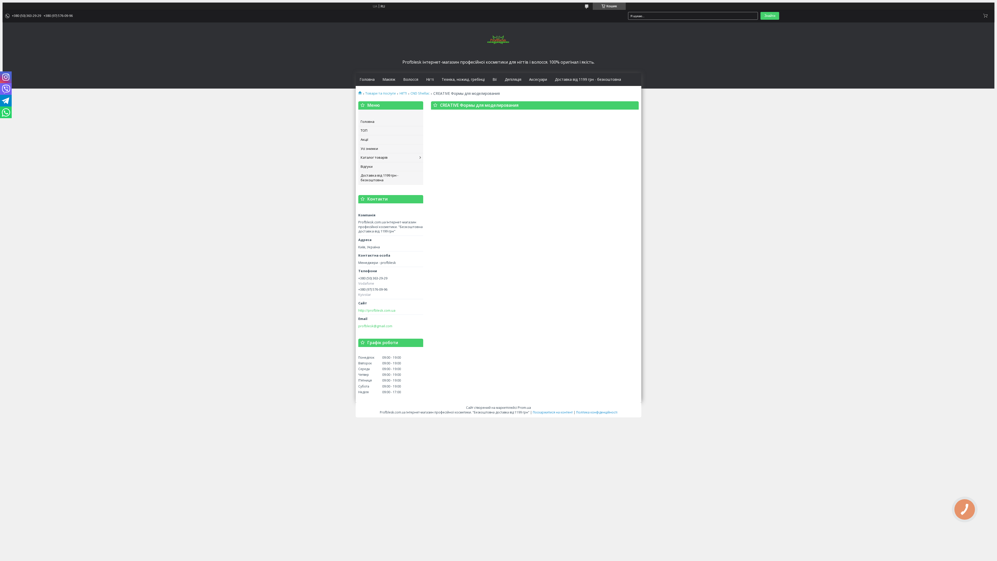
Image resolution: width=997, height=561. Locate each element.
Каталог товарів (374, 157)
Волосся (410, 79)
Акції (364, 139)
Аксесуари (538, 79)
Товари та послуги (380, 93)
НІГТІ (403, 93)
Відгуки (367, 166)
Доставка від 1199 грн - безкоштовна (588, 79)
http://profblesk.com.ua (376, 310)
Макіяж (388, 79)
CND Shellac (419, 93)
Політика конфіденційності (596, 412)
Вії (495, 79)
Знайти (769, 16)
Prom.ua (524, 407)
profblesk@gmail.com (375, 326)
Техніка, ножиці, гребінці (463, 79)
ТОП (364, 130)
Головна (367, 79)
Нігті (430, 79)
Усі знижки (369, 148)
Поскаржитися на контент (553, 412)
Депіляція (513, 79)
